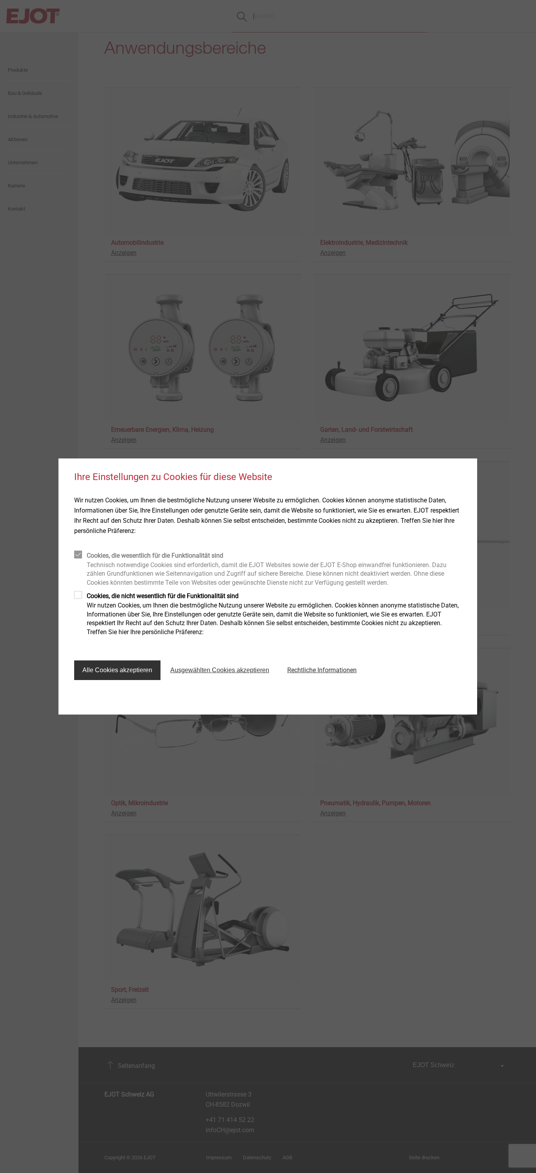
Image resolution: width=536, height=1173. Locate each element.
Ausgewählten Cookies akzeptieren (219, 670)
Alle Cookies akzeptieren (117, 670)
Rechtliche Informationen (322, 670)
